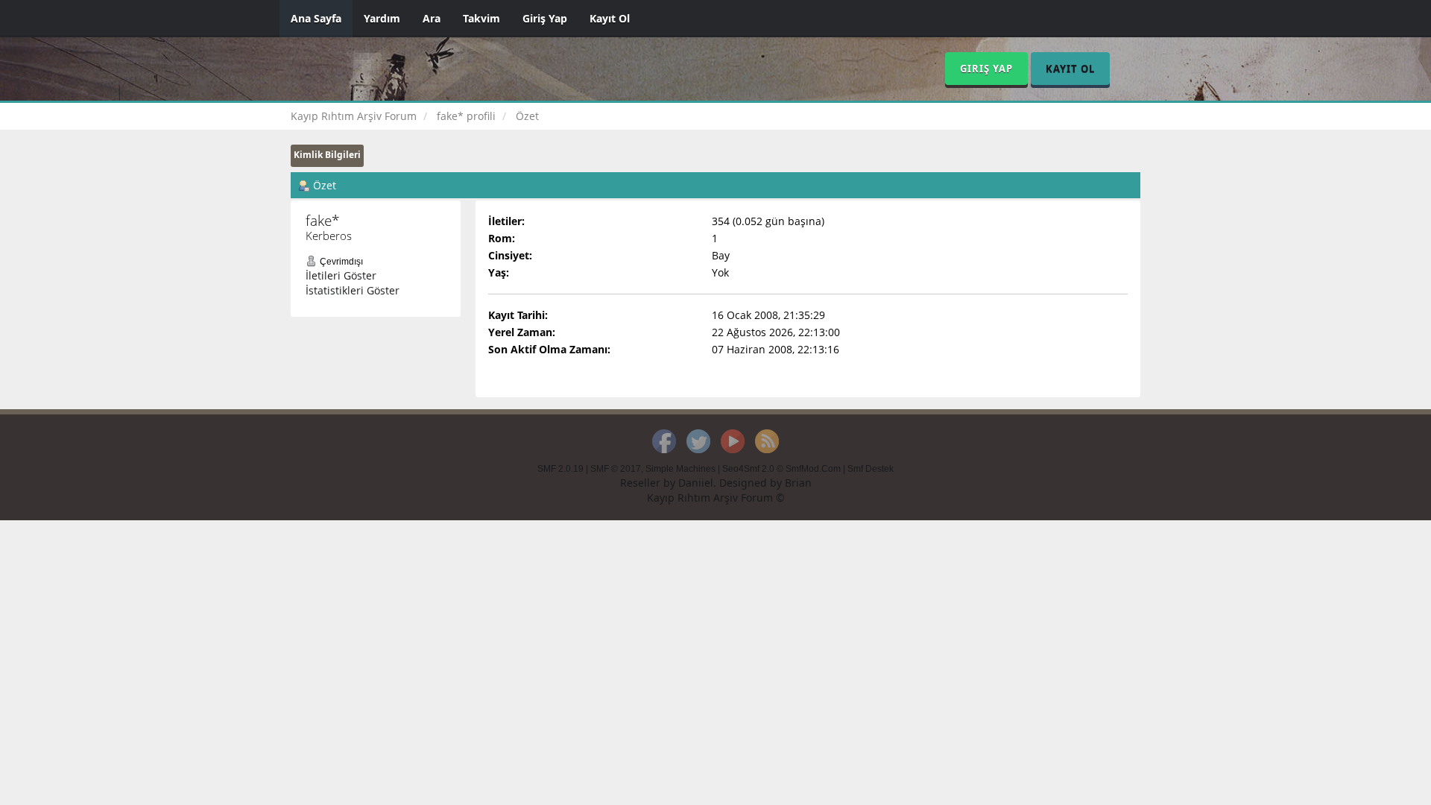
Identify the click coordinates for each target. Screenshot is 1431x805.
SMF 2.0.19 (560, 469)
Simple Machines (680, 469)
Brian (798, 483)
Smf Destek (870, 469)
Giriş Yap (544, 18)
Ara (431, 18)
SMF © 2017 (615, 469)
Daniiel (695, 483)
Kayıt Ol (610, 18)
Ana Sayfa (316, 18)
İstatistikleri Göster (352, 290)
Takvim (481, 18)
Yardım (382, 18)
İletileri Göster (341, 275)
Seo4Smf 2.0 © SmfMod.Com (781, 469)
